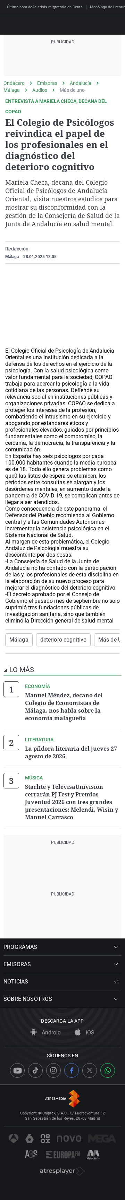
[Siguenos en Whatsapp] (107, 1070)
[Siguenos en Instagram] (53, 1070)
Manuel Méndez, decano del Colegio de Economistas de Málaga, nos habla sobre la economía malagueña (64, 706)
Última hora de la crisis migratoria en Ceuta (45, 7)
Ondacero (14, 83)
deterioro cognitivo (63, 639)
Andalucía (80, 83)
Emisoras (47, 83)
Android (50, 1032)
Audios (39, 90)
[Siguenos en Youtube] (17, 1070)
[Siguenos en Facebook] (71, 1070)
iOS (89, 1032)
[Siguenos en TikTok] (35, 1070)
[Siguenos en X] (89, 1070)
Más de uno (72, 90)
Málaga (11, 90)
